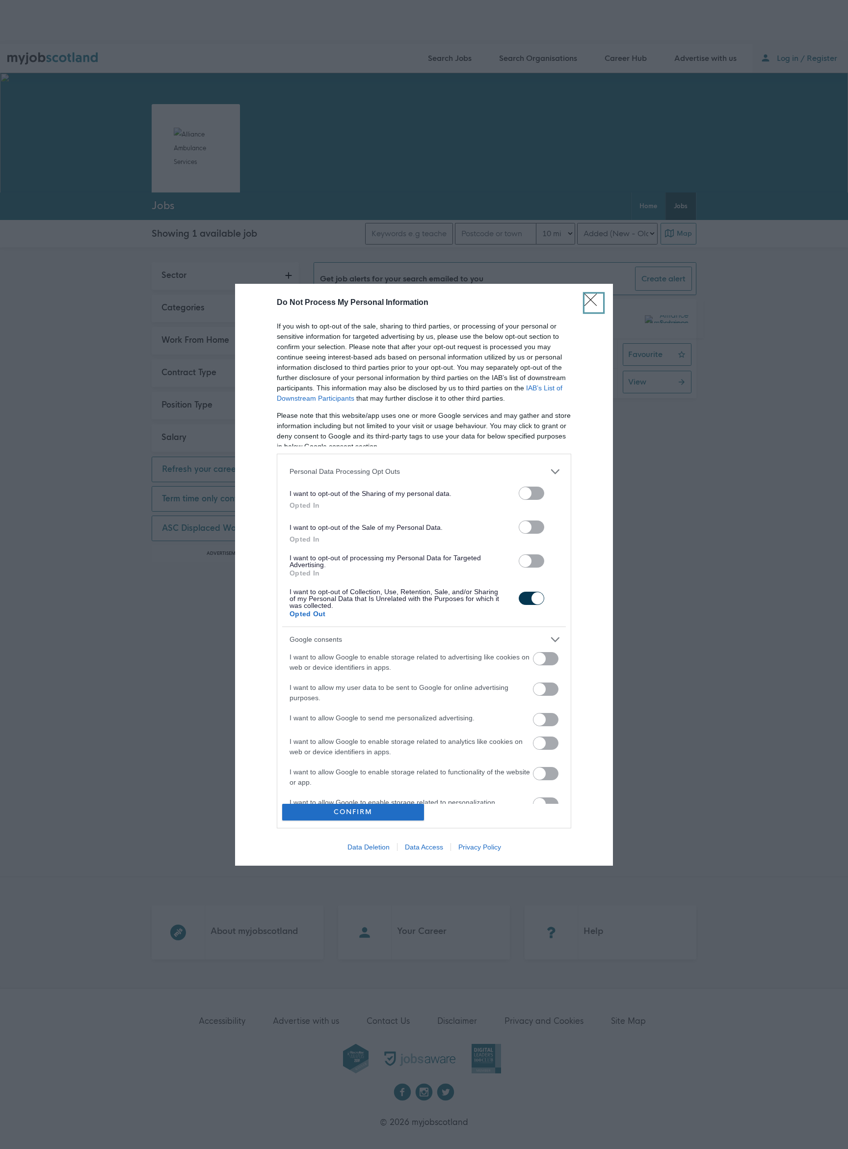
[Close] (593, 303)
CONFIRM (353, 812)
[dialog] (424, 575)
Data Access (424, 847)
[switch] (531, 493)
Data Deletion (368, 847)
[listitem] (424, 471)
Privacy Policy (479, 847)
